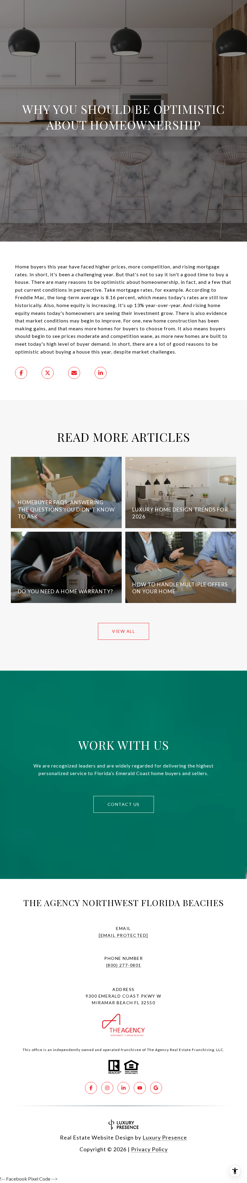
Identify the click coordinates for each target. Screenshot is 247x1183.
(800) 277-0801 (123, 965)
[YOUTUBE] (140, 1088)
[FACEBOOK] (91, 1088)
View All (123, 631)
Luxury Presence (164, 1137)
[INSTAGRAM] (107, 1088)
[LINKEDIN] (123, 1088)
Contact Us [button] (124, 804)
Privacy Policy (149, 1149)
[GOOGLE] (156, 1088)
